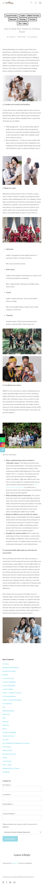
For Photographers (9, 696)
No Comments (32, 37)
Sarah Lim (12, 37)
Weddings (6, 772)
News (5, 729)
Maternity (12, 19)
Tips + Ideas (22, 23)
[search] (31, 2)
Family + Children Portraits (30, 15)
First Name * (7, 785)
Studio (5, 757)
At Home (6, 664)
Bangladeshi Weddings (11, 667)
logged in (15, 863)
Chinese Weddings (9, 682)
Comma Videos (8, 689)
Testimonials (7, 761)
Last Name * (7, 794)
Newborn (6, 725)
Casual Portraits (11, 15)
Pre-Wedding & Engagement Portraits (16, 743)
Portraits (32, 19)
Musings (23, 19)
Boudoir (5, 675)
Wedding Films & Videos (11, 768)
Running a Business (9, 754)
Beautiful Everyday (9, 671)
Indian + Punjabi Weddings (12, 700)
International (7, 703)
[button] (40, 3)
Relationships (7, 750)
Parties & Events (8, 736)
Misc (4, 718)
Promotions (7, 747)
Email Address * (8, 804)
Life (4, 707)
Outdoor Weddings (9, 732)
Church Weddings (9, 685)
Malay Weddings (8, 711)
